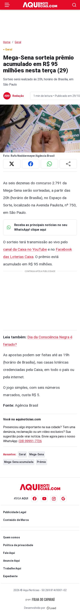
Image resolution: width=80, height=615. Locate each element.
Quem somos (11, 537)
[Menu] (7, 5)
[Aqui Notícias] (40, 5)
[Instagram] (54, 498)
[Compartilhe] (68, 163)
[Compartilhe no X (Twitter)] (11, 163)
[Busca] (74, 5)
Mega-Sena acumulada (18, 461)
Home (6, 42)
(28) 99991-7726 (30, 441)
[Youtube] (44, 498)
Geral (18, 42)
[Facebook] (34, 498)
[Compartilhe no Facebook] (30, 163)
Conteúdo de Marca (16, 519)
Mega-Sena (36, 454)
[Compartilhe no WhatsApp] (49, 163)
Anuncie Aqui (11, 560)
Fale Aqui (9, 552)
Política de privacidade (18, 545)
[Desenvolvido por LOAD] (51, 607)
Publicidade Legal (14, 512)
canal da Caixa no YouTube (25, 249)
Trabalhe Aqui (12, 568)
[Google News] (63, 498)
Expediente (10, 576)
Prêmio (41, 461)
